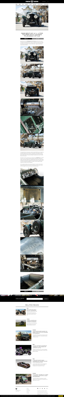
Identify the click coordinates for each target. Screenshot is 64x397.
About (28, 388)
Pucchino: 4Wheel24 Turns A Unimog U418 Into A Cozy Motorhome (40, 375)
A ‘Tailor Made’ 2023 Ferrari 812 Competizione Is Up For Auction (40, 361)
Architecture (40, 4)
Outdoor (34, 373)
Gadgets (26, 4)
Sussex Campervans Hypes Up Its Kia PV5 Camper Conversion (31, 321)
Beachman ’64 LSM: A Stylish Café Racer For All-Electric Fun (32, 310)
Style (31, 4)
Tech (23, 4)
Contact (28, 389)
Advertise (28, 390)
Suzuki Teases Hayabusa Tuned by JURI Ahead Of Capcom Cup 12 (40, 346)
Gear (16, 4)
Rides (20, 4)
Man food (34, 4)
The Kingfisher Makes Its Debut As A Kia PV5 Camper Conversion (40, 332)
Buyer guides (46, 4)
